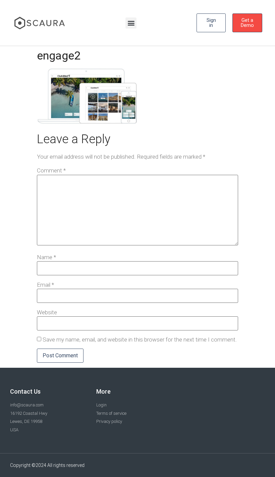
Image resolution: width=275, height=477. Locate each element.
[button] (130, 23)
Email (45, 285)
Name (46, 257)
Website (47, 312)
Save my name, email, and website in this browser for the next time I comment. (140, 340)
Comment (51, 170)
